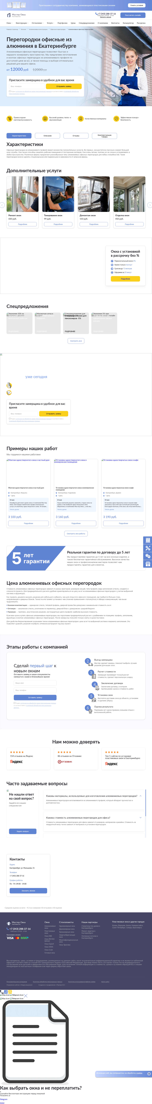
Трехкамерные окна (66, 932)
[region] (94, 813)
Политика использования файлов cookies (81, 982)
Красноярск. (137, 928)
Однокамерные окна (67, 926)
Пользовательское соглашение (17, 982)
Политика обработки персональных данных (47, 982)
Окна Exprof (49, 944)
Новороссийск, (137, 925)
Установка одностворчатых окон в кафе (118, 488)
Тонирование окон (53, 215)
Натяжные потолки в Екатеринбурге (90, 937)
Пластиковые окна (50, 932)
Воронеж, (122, 925)
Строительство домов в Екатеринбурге (91, 927)
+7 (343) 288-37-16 (17, 876)
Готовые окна (50, 953)
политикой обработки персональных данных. (24, 421)
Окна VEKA (49, 947)
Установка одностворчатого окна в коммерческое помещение (75, 489)
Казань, (115, 925)
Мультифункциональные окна (68, 941)
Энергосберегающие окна (67, 936)
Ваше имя (20, 683)
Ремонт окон (14, 215)
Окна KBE (48, 936)
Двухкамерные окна (67, 929)
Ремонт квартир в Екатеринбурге (88, 932)
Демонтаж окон (88, 215)
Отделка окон (122, 215)
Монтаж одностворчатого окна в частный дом (26, 488)
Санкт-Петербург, (119, 928)
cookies (139, 1073)
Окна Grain (49, 950)
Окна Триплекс (65, 945)
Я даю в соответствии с (35, 705)
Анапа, (128, 925)
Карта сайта (105, 982)
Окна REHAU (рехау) (50, 940)
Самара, (129, 928)
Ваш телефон (16, 86)
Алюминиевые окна (50, 927)
